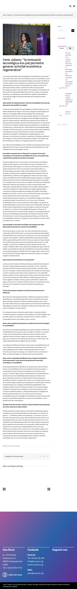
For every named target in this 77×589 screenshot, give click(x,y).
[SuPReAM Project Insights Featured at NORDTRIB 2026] (61, 94)
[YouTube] (64, 124)
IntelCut (67, 112)
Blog (12, 446)
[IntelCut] (61, 112)
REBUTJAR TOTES (51, 577)
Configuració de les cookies (32, 577)
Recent (62, 48)
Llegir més (10, 586)
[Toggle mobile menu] (74, 6)
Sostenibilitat (16, 446)
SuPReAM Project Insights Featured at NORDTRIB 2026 (69, 99)
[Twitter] (67, 124)
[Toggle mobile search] (70, 6)
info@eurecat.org (35, 561)
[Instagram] (61, 124)
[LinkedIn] (58, 124)
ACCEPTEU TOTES (67, 577)
